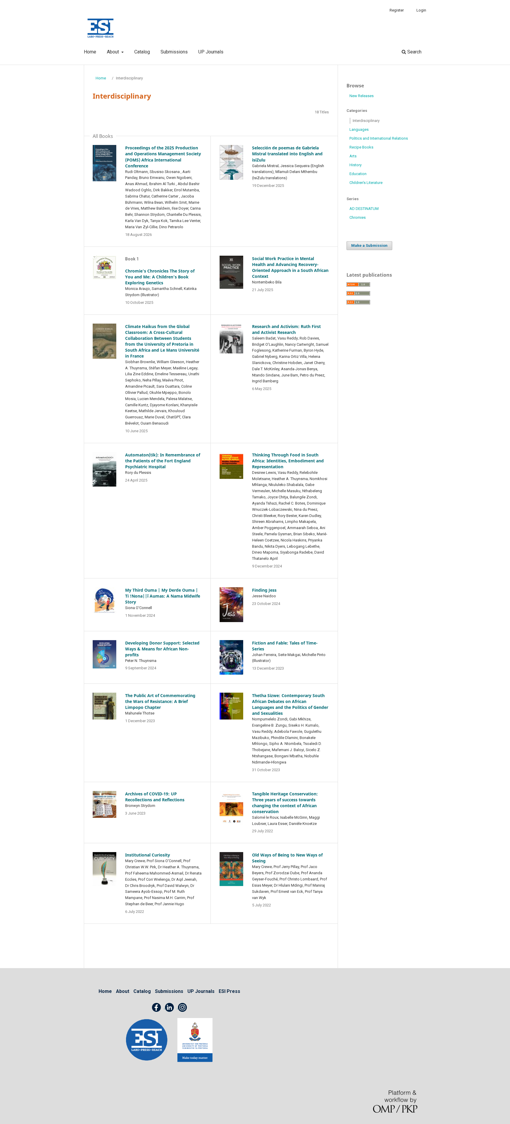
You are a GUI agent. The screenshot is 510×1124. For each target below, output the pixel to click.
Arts (353, 156)
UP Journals (210, 52)
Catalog (142, 52)
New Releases (361, 96)
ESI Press (229, 991)
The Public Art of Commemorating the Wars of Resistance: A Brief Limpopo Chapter (160, 701)
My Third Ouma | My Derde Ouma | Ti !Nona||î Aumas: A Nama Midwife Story (162, 596)
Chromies (357, 217)
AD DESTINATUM (364, 208)
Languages (359, 129)
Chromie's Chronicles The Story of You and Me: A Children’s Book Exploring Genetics (159, 277)
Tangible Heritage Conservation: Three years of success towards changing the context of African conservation (285, 802)
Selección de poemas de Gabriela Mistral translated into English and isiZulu (287, 153)
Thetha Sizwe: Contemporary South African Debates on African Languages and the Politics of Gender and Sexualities (290, 704)
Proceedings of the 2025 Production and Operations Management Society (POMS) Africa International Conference (163, 156)
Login (421, 10)
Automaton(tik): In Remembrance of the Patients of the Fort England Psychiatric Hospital (162, 460)
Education (358, 174)
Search (413, 52)
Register (397, 10)
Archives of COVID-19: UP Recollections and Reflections (154, 796)
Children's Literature (365, 182)
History (355, 165)
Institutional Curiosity (147, 855)
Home (90, 52)
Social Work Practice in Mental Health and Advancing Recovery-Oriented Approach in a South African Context (290, 267)
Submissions (174, 52)
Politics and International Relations (378, 138)
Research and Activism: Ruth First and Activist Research (286, 329)
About (113, 52)
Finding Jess (264, 590)
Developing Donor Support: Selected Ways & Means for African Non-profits (162, 649)
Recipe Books (361, 147)
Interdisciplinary (366, 120)
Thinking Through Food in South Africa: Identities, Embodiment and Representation (288, 460)
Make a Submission (369, 245)
